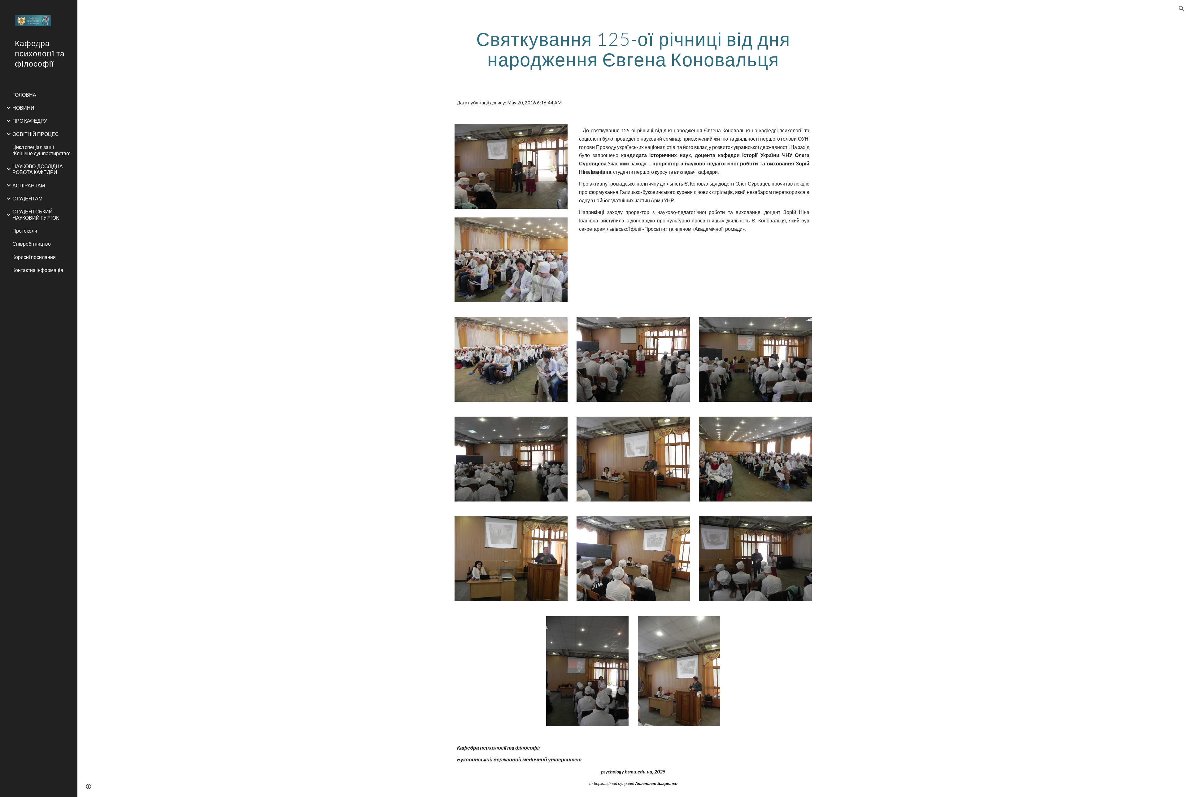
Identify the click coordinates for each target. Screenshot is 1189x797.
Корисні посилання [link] (34, 257)
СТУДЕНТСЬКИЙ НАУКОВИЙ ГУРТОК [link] (35, 214)
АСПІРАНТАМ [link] (28, 185)
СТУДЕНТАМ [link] (27, 198)
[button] (1181, 8)
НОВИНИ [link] (23, 108)
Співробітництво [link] (31, 244)
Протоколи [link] (24, 231)
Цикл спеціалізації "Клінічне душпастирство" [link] (41, 150)
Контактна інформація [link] (37, 270)
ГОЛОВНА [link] (24, 95)
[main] (633, 49)
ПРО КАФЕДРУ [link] (29, 121)
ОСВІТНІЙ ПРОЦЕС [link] (35, 134)
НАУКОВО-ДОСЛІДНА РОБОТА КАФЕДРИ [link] (37, 169)
